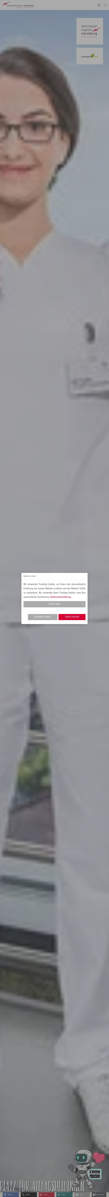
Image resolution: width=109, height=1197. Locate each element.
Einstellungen (54, 604)
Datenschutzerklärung (60, 596)
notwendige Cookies (42, 617)
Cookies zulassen (72, 617)
